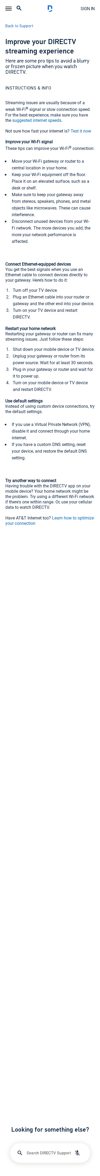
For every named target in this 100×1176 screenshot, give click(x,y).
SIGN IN (88, 8)
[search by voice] (77, 1153)
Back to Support (19, 26)
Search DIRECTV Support (49, 1152)
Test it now (81, 131)
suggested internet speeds (36, 120)
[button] (8, 8)
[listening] (77, 1153)
